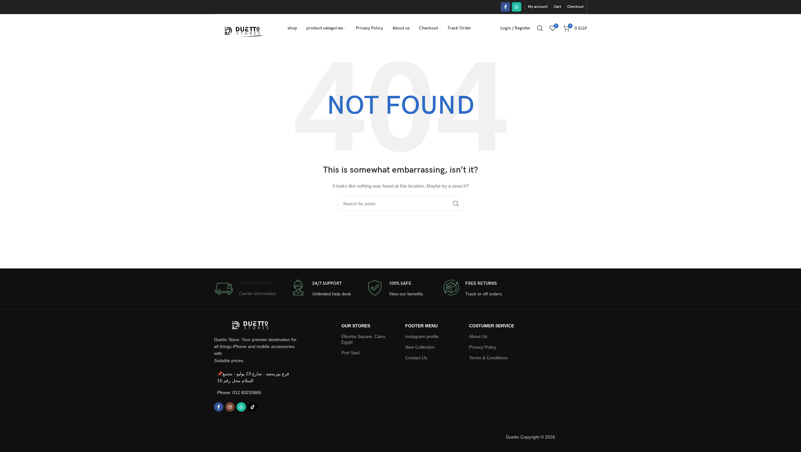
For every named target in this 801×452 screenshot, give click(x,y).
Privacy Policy (482, 347)
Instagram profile (422, 336)
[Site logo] (243, 27)
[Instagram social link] (230, 407)
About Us (478, 336)
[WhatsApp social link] (516, 7)
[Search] (540, 28)
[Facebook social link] (505, 7)
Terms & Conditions (488, 357)
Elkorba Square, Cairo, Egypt (363, 339)
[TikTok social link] (252, 407)
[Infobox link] (245, 288)
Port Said (350, 352)
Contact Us (416, 357)
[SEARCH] (456, 203)
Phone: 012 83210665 (239, 392)
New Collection (420, 347)
